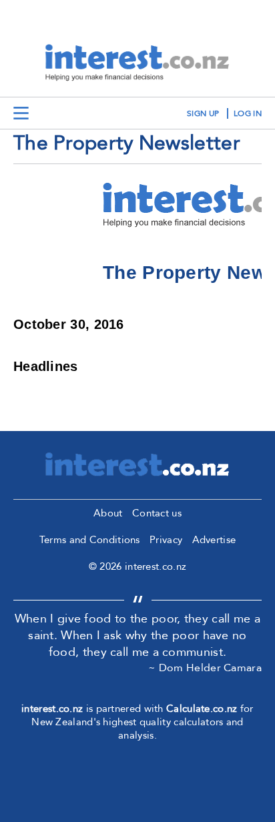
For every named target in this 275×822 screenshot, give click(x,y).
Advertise (214, 539)
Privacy (166, 539)
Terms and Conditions (89, 539)
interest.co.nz (52, 708)
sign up (203, 113)
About (108, 513)
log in (248, 113)
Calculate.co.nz (202, 708)
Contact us (157, 513)
